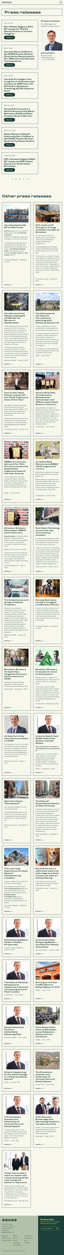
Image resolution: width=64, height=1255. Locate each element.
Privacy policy (13, 1250)
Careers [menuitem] (15, 1240)
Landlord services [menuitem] (6, 1240)
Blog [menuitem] (26, 1240)
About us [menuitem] (15, 1238)
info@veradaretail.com (8, 1232)
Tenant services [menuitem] (6, 1238)
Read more (9, 37)
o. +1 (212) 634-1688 (47, 59)
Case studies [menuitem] (16, 1242)
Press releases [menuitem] (17, 1245)
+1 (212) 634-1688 (7, 1224)
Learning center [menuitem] (29, 1238)
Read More (7, 284)
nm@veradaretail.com (48, 57)
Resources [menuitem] (27, 1242)
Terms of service (21, 1250)
